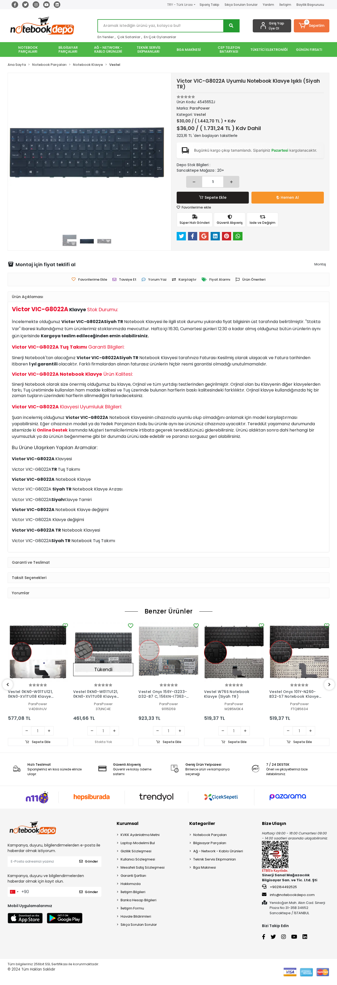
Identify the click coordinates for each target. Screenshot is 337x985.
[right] (329, 684)
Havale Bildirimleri (136, 916)
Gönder (91, 861)
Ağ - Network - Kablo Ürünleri (218, 851)
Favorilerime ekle (196, 207)
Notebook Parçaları (210, 834)
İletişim (285, 4)
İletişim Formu (132, 908)
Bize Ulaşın (274, 823)
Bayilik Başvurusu (310, 4)
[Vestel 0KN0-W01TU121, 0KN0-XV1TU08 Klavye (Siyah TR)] (38, 652)
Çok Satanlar (128, 36)
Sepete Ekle (215, 197)
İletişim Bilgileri (133, 891)
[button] (311, 25)
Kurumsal (127, 823)
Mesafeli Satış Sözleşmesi (143, 867)
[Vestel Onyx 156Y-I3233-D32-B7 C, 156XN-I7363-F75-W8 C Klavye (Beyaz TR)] (168, 652)
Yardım (268, 4)
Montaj (320, 264)
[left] (7, 684)
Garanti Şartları (133, 875)
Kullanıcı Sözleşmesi (138, 859)
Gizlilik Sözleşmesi (136, 851)
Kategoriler (202, 823)
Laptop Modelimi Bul (138, 842)
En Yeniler (105, 36)
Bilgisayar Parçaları (209, 842)
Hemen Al (290, 197)
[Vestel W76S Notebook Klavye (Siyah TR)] (234, 652)
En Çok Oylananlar (160, 36)
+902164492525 (283, 886)
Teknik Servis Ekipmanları (214, 859)
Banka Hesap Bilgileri (138, 900)
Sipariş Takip (209, 4)
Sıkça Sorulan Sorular (241, 4)
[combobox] (14, 892)
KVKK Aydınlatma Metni (140, 834)
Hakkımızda (131, 883)
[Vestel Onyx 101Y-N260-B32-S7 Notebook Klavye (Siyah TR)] (299, 652)
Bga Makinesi (204, 867)
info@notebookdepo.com (292, 894)
